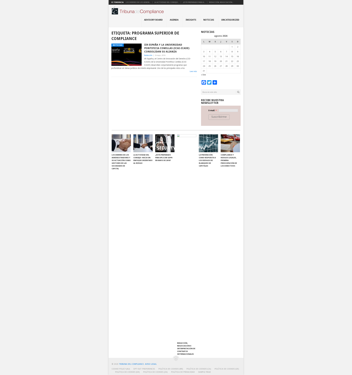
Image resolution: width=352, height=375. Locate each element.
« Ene (203, 75)
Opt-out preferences (144, 369)
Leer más (193, 71)
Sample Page (204, 372)
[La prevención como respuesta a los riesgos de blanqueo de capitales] (208, 143)
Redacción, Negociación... (221, 2)
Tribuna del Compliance (131, 364)
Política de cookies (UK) (127, 372)
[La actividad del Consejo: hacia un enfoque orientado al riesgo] (143, 143)
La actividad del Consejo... (166, 2)
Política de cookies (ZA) (155, 372)
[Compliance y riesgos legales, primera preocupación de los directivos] (230, 143)
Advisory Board (153, 20)
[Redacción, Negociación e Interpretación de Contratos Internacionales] (186, 237)
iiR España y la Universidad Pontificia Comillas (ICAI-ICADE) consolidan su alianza (166, 48)
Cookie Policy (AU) (121, 369)
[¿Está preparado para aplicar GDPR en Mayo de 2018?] (164, 143)
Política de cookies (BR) (170, 369)
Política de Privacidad (183, 372)
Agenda (174, 20)
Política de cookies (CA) (198, 369)
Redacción (148, 55)
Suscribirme (219, 117)
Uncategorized (230, 20)
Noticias (208, 20)
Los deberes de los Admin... (138, 2)
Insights (191, 20)
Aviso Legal (151, 364)
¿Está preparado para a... (194, 2)
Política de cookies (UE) (227, 369)
